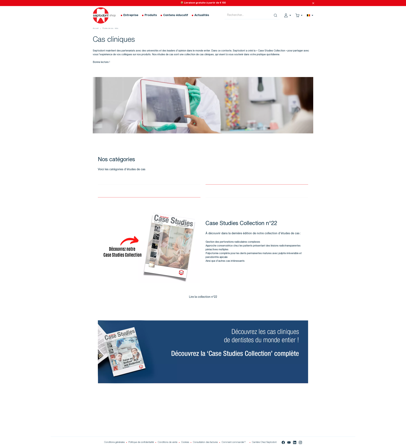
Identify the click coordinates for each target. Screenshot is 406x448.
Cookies (185, 442)
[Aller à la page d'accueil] (104, 15)
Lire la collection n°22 (203, 297)
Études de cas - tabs (110, 28)
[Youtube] (289, 442)
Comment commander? (234, 442)
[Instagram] (300, 442)
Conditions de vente (167, 442)
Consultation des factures (205, 442)
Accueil (96, 28)
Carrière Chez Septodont (264, 442)
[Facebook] (283, 442)
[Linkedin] (294, 442)
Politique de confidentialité (141, 442)
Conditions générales (114, 442)
